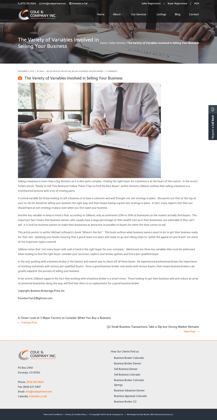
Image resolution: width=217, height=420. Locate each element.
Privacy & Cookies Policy (75, 414)
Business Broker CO (125, 401)
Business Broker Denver (127, 363)
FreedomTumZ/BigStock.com (35, 298)
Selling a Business (80, 71)
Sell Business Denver (126, 369)
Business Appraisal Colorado (130, 396)
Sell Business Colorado (127, 374)
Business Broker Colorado (129, 358)
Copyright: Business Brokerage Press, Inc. (41, 291)
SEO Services (156, 414)
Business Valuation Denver (129, 390)
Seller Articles (117, 43)
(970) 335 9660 (28, 3)
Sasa (41, 71)
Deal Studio (144, 414)
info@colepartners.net (54, 3)
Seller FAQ (66, 71)
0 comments (111, 71)
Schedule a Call (79, 3)
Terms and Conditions (53, 414)
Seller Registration (151, 3)
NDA (196, 3)
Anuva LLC (168, 414)
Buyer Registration (177, 3)
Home (103, 43)
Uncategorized (96, 71)
